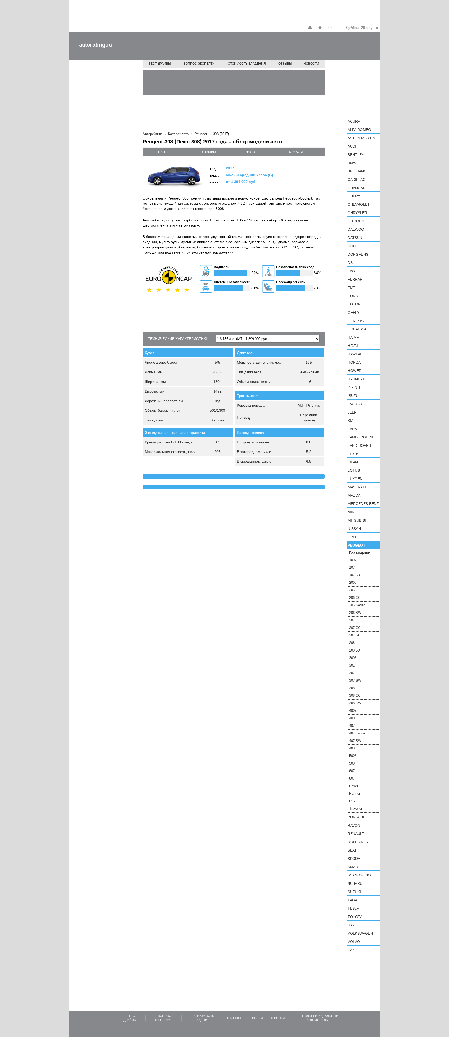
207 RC (354, 635)
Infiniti (355, 387)
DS (350, 263)
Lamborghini (360, 437)
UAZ (351, 925)
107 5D (354, 575)
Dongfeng (358, 254)
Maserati (357, 487)
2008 (352, 582)
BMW (352, 163)
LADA (352, 429)
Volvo (354, 942)
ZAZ (351, 950)
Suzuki (354, 892)
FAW (351, 271)
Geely (353, 312)
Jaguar (355, 404)
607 (352, 771)
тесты (162, 152)
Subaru (355, 883)
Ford (353, 296)
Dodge (354, 246)
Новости (311, 63)
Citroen (356, 221)
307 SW (355, 680)
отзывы (209, 152)
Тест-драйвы (160, 63)
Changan (357, 188)
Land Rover (359, 445)
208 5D (354, 650)
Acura (354, 121)
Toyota (355, 917)
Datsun (355, 238)
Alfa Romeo (359, 130)
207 (352, 620)
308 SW (355, 703)
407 (352, 726)
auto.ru (95, 45)
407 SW (355, 741)
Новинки (277, 1018)
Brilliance (358, 171)
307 (352, 673)
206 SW (355, 613)
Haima (353, 337)
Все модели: (359, 553)
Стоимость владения (247, 63)
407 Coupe (357, 733)
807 (352, 778)
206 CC (354, 598)
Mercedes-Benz (363, 504)
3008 (352, 658)
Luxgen (355, 479)
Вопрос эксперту (198, 63)
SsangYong (359, 875)
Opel (352, 537)
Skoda (354, 858)
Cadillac (356, 179)
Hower (354, 371)
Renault (356, 834)
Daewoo (356, 229)
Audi (352, 146)
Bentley (356, 154)
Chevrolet (359, 204)
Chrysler (357, 213)
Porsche (356, 817)
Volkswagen (360, 933)
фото (250, 152)
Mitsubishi (358, 520)
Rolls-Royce (361, 842)
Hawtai (354, 354)
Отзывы (285, 63)
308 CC (354, 695)
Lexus (353, 454)
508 (352, 763)
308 (352, 688)
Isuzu (353, 396)
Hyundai (356, 379)
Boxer (353, 786)
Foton (354, 304)
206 (352, 590)
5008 (352, 756)
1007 (352, 560)
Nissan (354, 529)
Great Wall (359, 329)
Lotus (354, 470)
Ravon (354, 825)
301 (352, 665)
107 (352, 567)
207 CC (354, 628)
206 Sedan (357, 605)
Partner (354, 793)
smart (354, 867)
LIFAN (353, 462)
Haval (353, 346)
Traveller (355, 808)
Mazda (354, 495)
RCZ (352, 801)
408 (352, 748)
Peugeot (356, 545)
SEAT (352, 850)
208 (352, 643)
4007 (352, 711)
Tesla (353, 908)
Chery (354, 196)
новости (295, 152)
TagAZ (354, 900)
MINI (351, 512)
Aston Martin (361, 138)
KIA (350, 420)
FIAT (351, 287)
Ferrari (356, 279)
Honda (354, 362)
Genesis (356, 321)
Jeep (352, 412)
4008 (352, 718)
